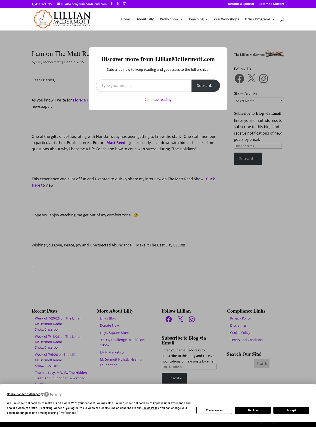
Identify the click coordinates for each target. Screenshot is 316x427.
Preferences (214, 410)
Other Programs (257, 19)
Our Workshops (226, 19)
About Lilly (145, 19)
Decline (253, 410)
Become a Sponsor (241, 4)
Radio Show (169, 19)
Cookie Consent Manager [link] (23, 394)
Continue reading (158, 99)
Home (126, 19)
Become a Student (271, 4)
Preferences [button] (68, 413)
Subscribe (205, 85)
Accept (291, 410)
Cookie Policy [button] (150, 408)
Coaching (196, 19)
